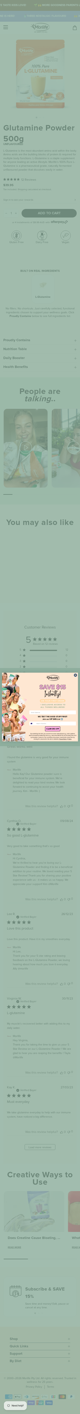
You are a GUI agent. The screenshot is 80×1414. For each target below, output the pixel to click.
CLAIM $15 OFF (52, 729)
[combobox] (33, 723)
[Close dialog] (75, 675)
